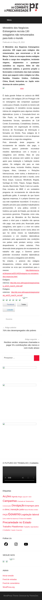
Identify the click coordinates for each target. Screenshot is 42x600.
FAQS (5, 515)
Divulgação (18, 505)
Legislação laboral (30, 514)
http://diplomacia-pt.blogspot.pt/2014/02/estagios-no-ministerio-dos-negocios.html (21, 273)
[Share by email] (20, 300)
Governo (9, 319)
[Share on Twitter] (7, 300)
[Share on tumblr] (17, 300)
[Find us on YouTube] (7, 561)
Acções (7, 496)
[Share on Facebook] (4, 300)
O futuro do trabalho (25, 518)
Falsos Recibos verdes (31, 509)
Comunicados (7, 506)
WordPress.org (9, 587)
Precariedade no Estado (17, 522)
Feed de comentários (11, 583)
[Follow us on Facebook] (4, 561)
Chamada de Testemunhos (25, 501)
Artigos (20, 497)
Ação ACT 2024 (27, 496)
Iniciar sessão (8, 576)
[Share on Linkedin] (13, 300)
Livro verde (6, 518)
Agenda (14, 497)
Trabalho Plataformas (13, 526)
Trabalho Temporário (16, 530)
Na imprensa (14, 518)
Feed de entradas (10, 579)
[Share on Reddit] (10, 300)
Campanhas (10, 500)
